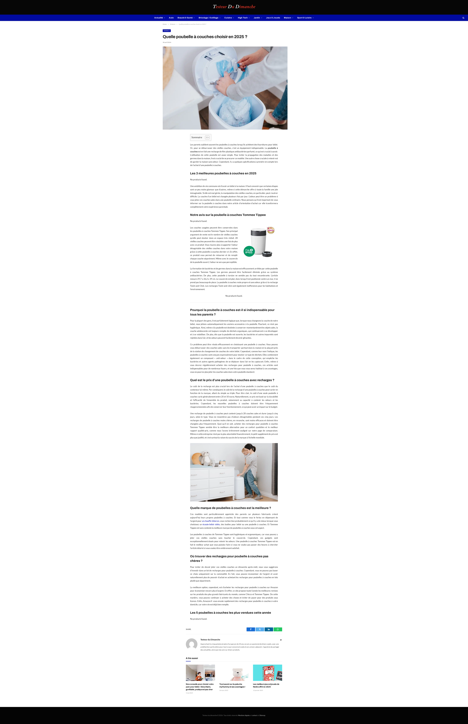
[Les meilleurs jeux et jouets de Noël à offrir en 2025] (267, 673)
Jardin (257, 18)
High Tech (243, 18)
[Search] (463, 18)
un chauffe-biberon (210, 521)
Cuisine (228, 18)
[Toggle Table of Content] (206, 137)
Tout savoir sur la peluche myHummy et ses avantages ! (232, 685)
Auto (171, 18)
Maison (287, 18)
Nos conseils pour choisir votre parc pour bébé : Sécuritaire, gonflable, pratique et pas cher (200, 687)
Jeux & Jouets (273, 18)
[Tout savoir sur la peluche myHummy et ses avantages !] (234, 673)
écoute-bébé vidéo (211, 524)
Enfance (167, 30)
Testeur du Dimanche (210, 639)
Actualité (158, 18)
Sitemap (262, 715)
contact (254, 715)
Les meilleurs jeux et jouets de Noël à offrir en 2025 (266, 685)
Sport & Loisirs (304, 18)
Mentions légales (244, 715)
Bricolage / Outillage (208, 18)
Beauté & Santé (185, 18)
